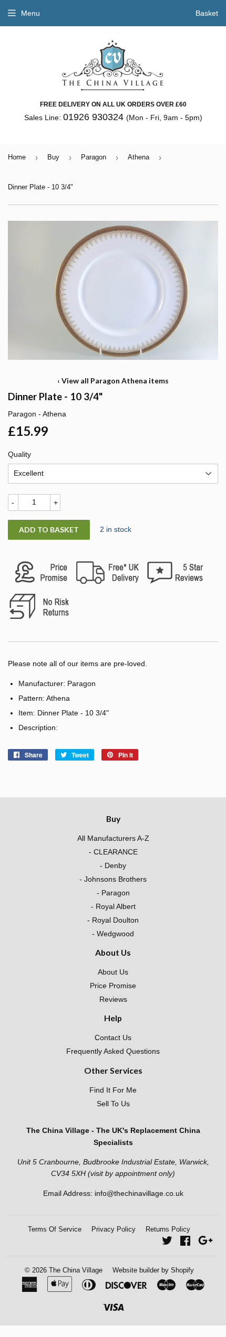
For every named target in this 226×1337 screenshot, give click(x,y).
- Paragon (113, 893)
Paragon (93, 157)
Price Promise (113, 985)
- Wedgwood (113, 933)
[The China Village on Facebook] (185, 1242)
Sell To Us (113, 1103)
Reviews (113, 999)
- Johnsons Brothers (113, 879)
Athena (138, 157)
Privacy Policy (113, 1229)
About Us (113, 972)
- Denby (113, 865)
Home (17, 157)
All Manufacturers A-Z (113, 838)
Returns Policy (168, 1229)
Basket (207, 13)
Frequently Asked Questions (113, 1051)
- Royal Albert (113, 906)
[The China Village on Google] (205, 1242)
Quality (19, 454)
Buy (53, 157)
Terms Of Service (54, 1229)
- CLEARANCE (113, 852)
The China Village (75, 1270)
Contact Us (113, 1037)
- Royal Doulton (113, 920)
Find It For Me (113, 1090)
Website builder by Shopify (153, 1270)
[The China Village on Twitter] (167, 1242)
